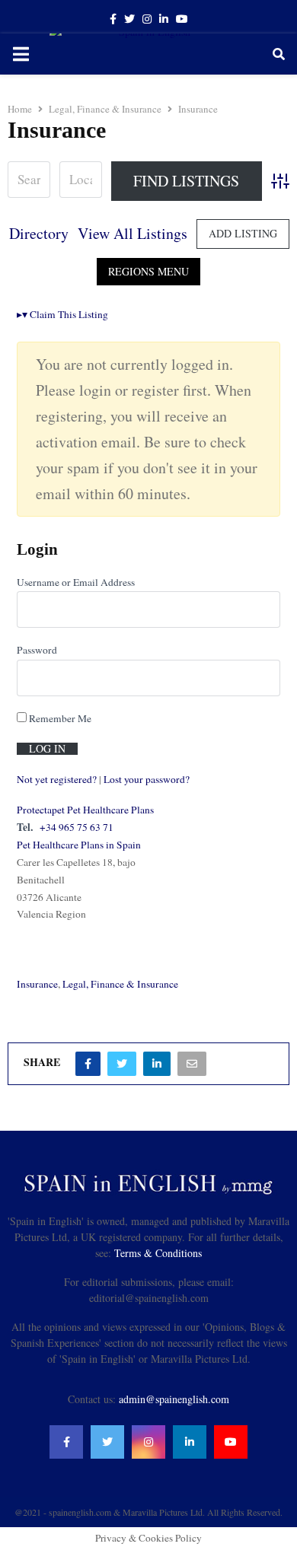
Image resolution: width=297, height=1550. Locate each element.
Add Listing (243, 233)
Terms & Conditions (158, 1253)
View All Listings (132, 233)
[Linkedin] (189, 1442)
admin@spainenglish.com (174, 1399)
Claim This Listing (62, 314)
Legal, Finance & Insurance (120, 984)
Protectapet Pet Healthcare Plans (85, 809)
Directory (39, 233)
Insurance (37, 984)
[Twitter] (107, 1442)
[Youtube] (231, 1442)
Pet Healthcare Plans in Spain (79, 844)
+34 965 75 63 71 (76, 827)
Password (37, 650)
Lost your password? (147, 779)
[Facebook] (66, 1442)
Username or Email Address (76, 582)
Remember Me (59, 718)
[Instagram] (148, 1442)
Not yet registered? (57, 779)
